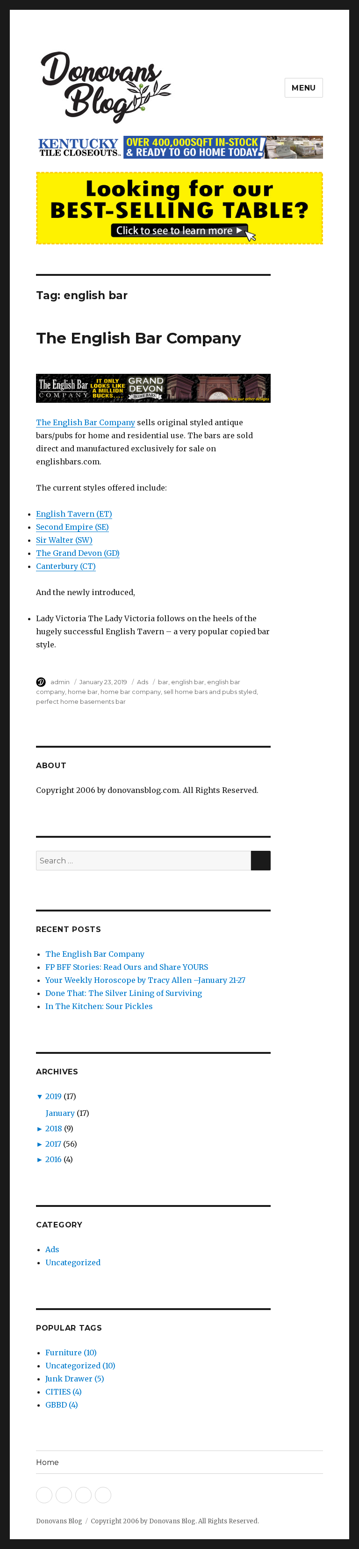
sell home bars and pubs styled (210, 691)
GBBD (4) (61, 1404)
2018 (53, 1128)
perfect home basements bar (81, 701)
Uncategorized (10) (80, 1365)
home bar (83, 691)
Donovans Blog (59, 1521)
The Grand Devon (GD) (78, 553)
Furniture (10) (71, 1352)
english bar (187, 682)
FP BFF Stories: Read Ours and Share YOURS (126, 967)
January (60, 1113)
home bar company (131, 691)
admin (60, 682)
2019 (53, 1096)
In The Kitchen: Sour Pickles (99, 1006)
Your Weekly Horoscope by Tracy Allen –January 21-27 (145, 980)
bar (163, 682)
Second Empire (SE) (72, 527)
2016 (53, 1159)
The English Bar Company (138, 338)
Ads (142, 682)
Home (47, 1462)
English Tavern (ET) (74, 514)
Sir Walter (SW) (64, 540)
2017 (53, 1144)
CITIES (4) (63, 1391)
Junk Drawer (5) (74, 1378)
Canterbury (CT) (66, 566)
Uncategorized (73, 1262)
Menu (304, 88)
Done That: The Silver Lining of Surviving (123, 993)
